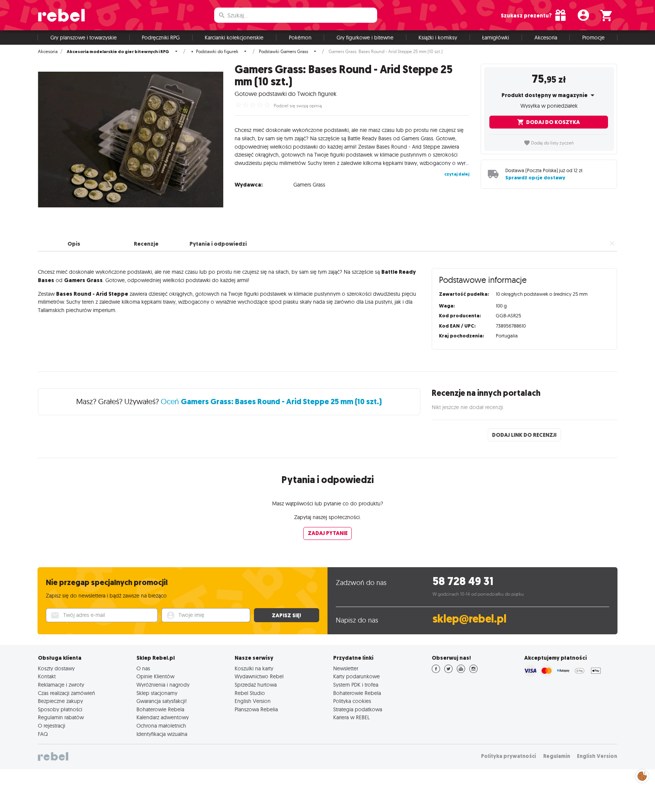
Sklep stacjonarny (156, 693)
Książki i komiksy (437, 37)
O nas (143, 668)
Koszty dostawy (56, 668)
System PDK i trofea (355, 684)
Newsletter (345, 668)
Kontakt (47, 676)
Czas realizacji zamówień (66, 693)
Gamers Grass (309, 184)
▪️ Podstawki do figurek (214, 51)
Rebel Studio (250, 693)
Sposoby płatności (60, 709)
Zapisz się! (286, 615)
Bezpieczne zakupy (60, 701)
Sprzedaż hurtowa (256, 684)
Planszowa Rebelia (256, 709)
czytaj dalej (456, 174)
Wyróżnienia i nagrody (163, 684)
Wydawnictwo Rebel (259, 676)
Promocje (593, 37)
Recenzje (146, 244)
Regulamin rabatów (61, 717)
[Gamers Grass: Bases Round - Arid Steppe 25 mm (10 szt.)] (130, 139)
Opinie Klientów (155, 676)
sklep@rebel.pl (469, 619)
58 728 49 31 (463, 581)
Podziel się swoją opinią (298, 105)
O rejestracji (51, 725)
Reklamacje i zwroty (61, 684)
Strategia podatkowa (357, 709)
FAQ (43, 734)
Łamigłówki (495, 37)
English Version (253, 701)
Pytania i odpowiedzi (218, 244)
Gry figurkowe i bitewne (365, 37)
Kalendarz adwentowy (162, 717)
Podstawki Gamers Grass (283, 51)
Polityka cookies (352, 701)
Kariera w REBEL (351, 717)
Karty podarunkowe (356, 676)
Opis (73, 244)
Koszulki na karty (254, 668)
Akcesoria (545, 37)
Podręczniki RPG (161, 37)
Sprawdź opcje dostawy (535, 177)
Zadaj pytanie (328, 533)
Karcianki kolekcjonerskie (234, 37)
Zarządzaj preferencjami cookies (642, 775)
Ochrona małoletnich (161, 725)
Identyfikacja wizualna (161, 734)
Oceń (271, 401)
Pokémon (300, 37)
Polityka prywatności (508, 756)
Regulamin (556, 756)
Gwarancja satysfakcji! (161, 701)
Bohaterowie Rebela (160, 709)
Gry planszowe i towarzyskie (83, 37)
